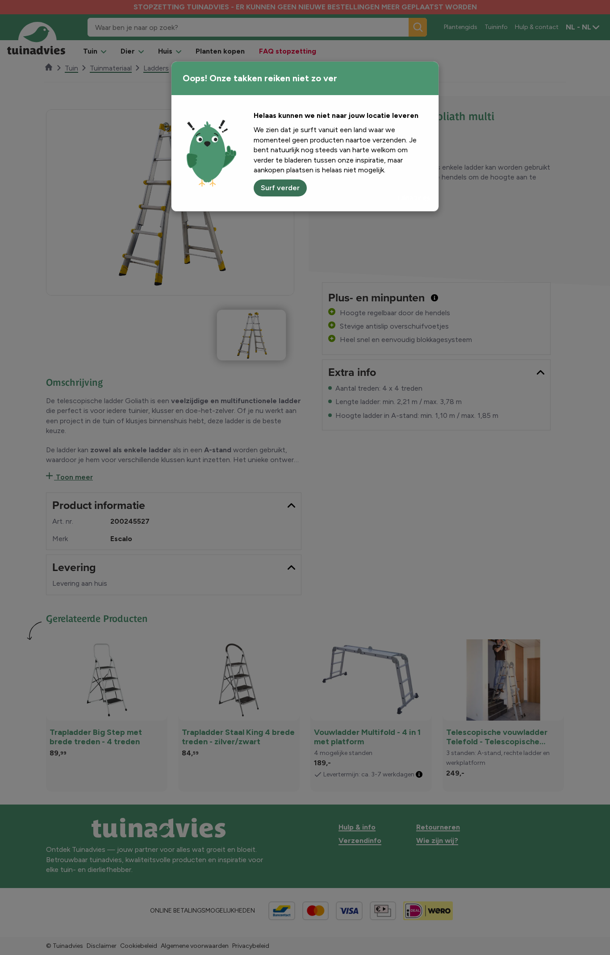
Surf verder (280, 187)
